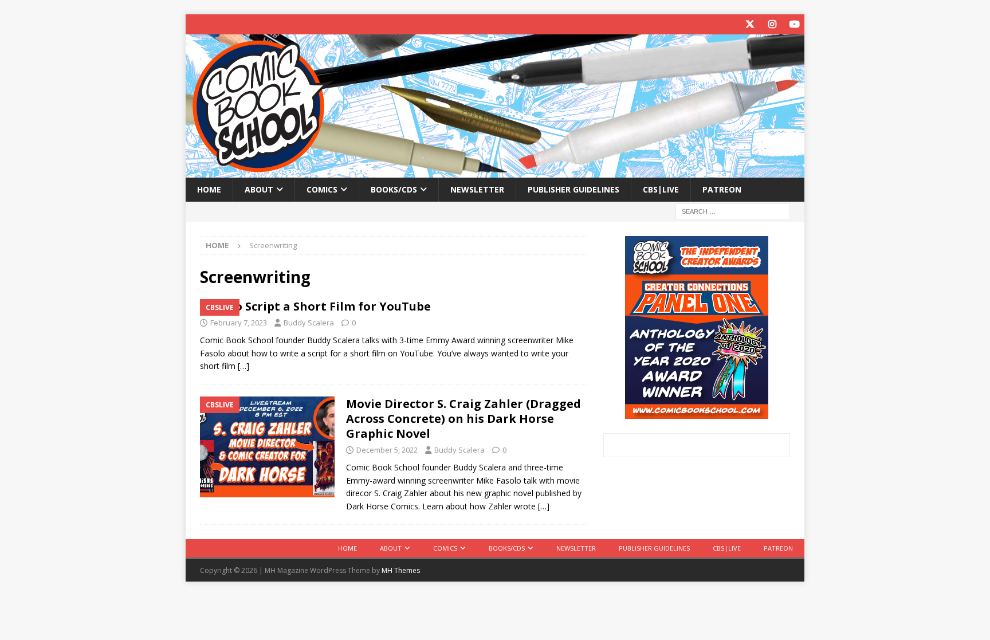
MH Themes (401, 570)
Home (209, 189)
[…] (243, 365)
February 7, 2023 (238, 322)
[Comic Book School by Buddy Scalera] (495, 171)
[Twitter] (750, 24)
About (259, 189)
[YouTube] (794, 24)
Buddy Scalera (309, 322)
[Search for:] (732, 211)
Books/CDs (394, 189)
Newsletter (477, 189)
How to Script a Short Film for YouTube (315, 306)
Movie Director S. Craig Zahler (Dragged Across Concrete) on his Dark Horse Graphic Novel (463, 418)
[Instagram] (772, 24)
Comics (322, 189)
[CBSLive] (267, 446)
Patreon (721, 189)
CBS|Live (661, 189)
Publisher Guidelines (573, 189)
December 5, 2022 (387, 450)
